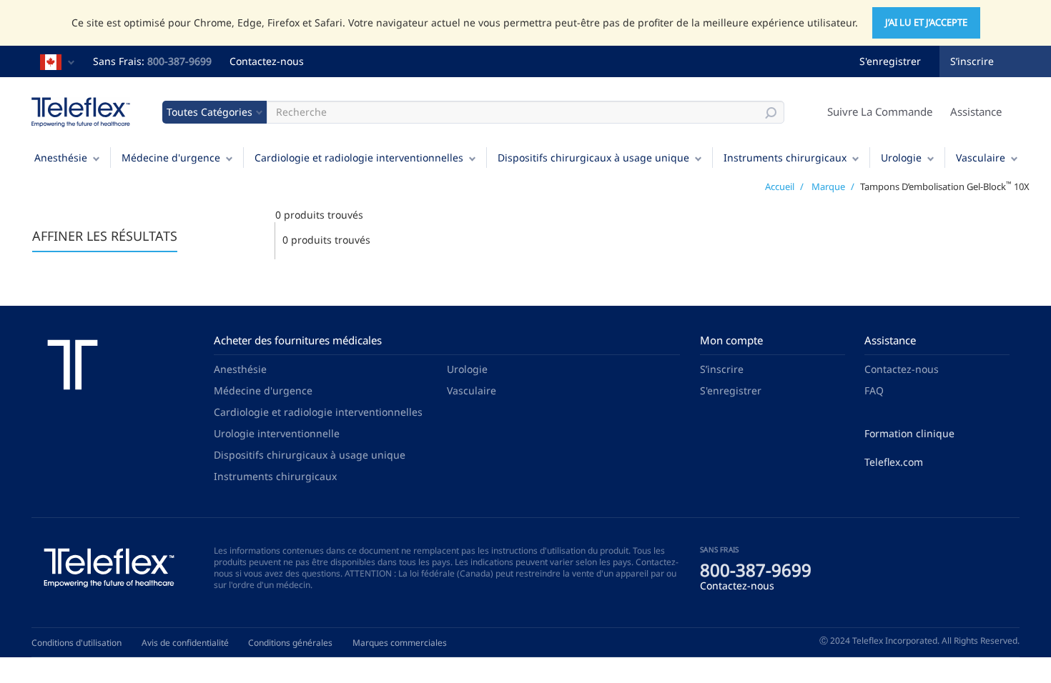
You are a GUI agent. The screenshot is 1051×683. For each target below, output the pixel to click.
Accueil (779, 186)
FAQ (874, 390)
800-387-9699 (179, 61)
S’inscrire (972, 61)
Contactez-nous (267, 61)
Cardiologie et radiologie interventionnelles (359, 157)
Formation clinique (909, 433)
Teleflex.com (893, 462)
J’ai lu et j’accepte (926, 22)
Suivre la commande (879, 111)
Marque (828, 186)
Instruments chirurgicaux (785, 157)
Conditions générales (290, 643)
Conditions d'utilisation (76, 643)
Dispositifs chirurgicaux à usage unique (593, 157)
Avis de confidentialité (185, 643)
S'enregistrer (890, 61)
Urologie (901, 157)
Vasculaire (980, 157)
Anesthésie (60, 157)
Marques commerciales (399, 643)
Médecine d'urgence (171, 157)
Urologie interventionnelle (277, 433)
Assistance (976, 111)
